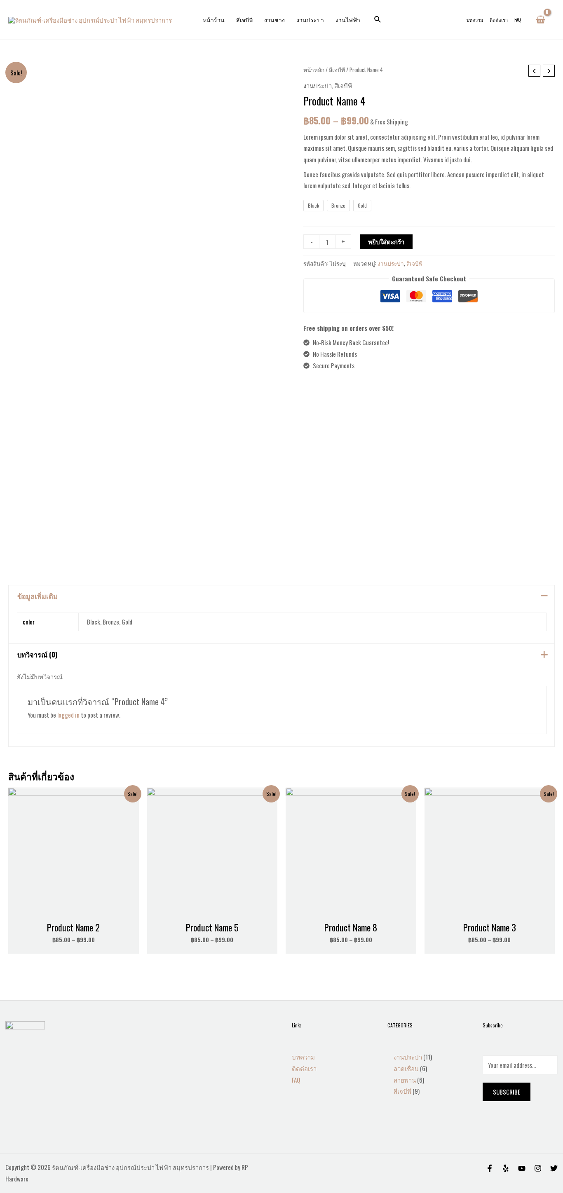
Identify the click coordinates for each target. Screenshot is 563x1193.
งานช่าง (274, 19)
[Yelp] (505, 1168)
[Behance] (521, 1168)
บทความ (475, 19)
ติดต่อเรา (499, 19)
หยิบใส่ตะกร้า (386, 241)
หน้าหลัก (313, 69)
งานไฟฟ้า (347, 19)
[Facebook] (489, 1168)
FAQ (517, 19)
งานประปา (310, 19)
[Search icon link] (378, 19)
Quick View (73, 910)
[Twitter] (554, 1168)
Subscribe (506, 1091)
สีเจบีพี (244, 19)
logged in (68, 714)
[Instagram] (538, 1168)
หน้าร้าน (214, 19)
